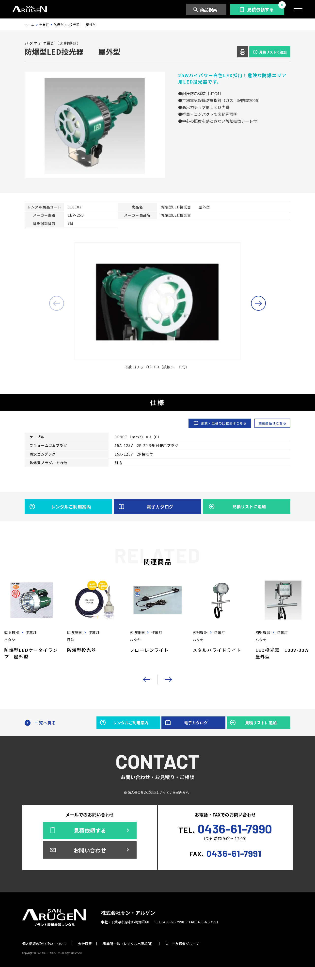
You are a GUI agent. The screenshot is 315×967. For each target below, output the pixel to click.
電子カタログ (160, 506)
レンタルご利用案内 (71, 506)
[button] (258, 303)
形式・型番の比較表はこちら (224, 423)
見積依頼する (260, 9)
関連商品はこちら (272, 423)
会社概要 (85, 943)
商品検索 (208, 9)
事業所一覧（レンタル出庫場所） (129, 943)
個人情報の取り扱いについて (44, 943)
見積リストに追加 (273, 52)
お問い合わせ (90, 850)
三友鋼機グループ (185, 943)
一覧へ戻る (45, 723)
